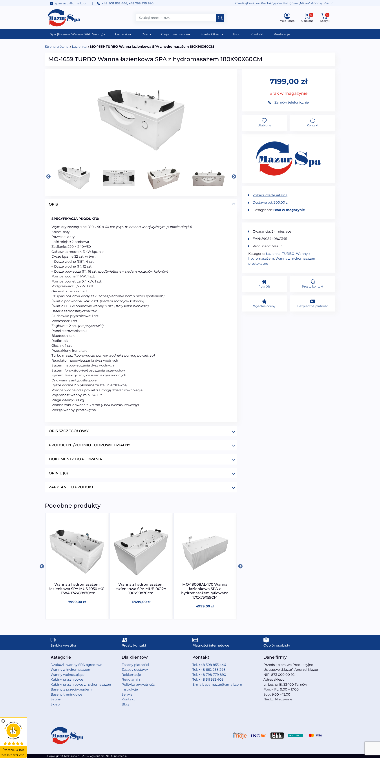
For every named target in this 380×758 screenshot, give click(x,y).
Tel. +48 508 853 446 (209, 665)
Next (233, 176)
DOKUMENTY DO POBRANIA (75, 459)
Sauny (56, 699)
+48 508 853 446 (114, 3)
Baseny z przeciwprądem (71, 689)
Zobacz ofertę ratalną (270, 195)
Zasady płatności (135, 665)
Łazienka (123, 34)
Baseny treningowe (66, 694)
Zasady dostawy (135, 669)
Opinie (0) (58, 473)
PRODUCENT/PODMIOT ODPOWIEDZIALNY (89, 445)
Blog (237, 34)
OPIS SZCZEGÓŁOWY (69, 431)
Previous (48, 176)
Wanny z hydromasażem (71, 669)
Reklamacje (131, 674)
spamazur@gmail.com (71, 3)
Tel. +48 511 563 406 (207, 679)
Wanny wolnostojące (67, 674)
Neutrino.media (116, 756)
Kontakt (257, 34)
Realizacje (282, 34)
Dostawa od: (271, 202)
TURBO (288, 253)
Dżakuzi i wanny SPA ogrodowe (76, 665)
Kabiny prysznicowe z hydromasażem (81, 684)
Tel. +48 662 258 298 (209, 669)
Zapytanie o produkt (71, 487)
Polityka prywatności (138, 684)
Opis (53, 204)
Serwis (127, 694)
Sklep (55, 704)
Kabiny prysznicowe (67, 679)
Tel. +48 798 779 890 (209, 674)
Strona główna (57, 46)
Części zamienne (176, 34)
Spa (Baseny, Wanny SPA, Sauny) (77, 34)
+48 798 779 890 (141, 3)
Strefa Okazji (212, 34)
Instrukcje (130, 689)
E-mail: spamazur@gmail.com (217, 684)
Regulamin (131, 679)
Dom (146, 34)
